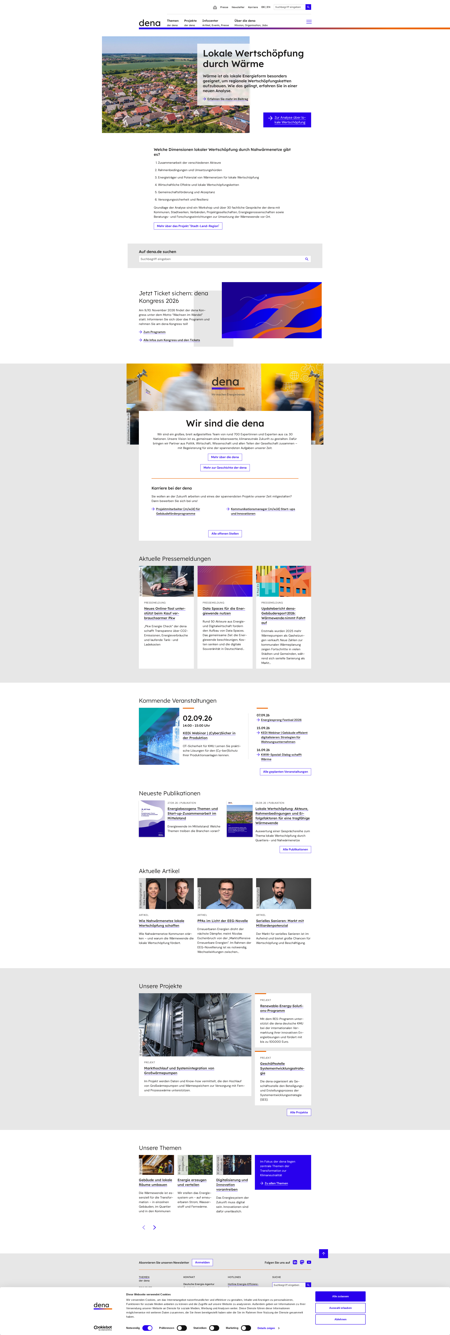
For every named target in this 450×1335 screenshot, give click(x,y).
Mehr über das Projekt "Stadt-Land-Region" (188, 226)
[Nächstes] (154, 1227)
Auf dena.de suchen (157, 251)
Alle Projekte (299, 1112)
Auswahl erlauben (340, 1307)
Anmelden (202, 1262)
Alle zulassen (340, 1296)
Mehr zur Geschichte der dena (225, 468)
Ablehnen (340, 1319)
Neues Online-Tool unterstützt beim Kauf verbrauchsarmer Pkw (164, 613)
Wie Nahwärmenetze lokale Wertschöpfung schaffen (161, 923)
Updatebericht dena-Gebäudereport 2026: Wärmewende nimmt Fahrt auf (283, 615)
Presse (224, 7)
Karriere (253, 7)
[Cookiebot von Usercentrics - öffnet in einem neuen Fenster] (103, 1328)
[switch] (182, 1328)
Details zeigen (266, 1328)
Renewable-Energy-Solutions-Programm (281, 1008)
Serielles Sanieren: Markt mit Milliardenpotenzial (280, 923)
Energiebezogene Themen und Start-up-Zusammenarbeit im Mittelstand (193, 813)
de (263, 7)
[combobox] (292, 7)
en (268, 7)
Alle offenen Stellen (225, 533)
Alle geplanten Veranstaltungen (285, 772)
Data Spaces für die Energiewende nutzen (224, 610)
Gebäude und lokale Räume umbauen (155, 1182)
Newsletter (238, 7)
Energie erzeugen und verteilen (192, 1182)
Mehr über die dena (225, 457)
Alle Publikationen (295, 849)
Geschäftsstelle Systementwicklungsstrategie (282, 1068)
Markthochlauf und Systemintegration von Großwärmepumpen (179, 1070)
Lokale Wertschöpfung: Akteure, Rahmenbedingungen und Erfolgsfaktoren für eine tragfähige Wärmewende (282, 816)
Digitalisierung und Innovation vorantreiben (232, 1184)
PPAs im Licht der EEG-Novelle (222, 921)
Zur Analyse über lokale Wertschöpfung (290, 119)
